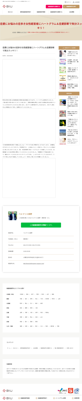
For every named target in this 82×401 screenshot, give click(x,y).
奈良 (41, 312)
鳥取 (21, 317)
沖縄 (58, 326)
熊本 (36, 326)
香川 (26, 321)
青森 (27, 294)
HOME (14, 32)
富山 (26, 303)
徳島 (21, 321)
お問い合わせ (70, 348)
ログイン (69, 2)
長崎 (31, 326)
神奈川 (53, 298)
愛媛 (31, 321)
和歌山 (47, 312)
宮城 (37, 294)
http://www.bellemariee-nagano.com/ (33, 263)
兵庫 (36, 312)
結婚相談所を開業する (54, 6)
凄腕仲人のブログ (22, 32)
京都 (26, 312)
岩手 (32, 294)
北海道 (21, 294)
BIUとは (15, 348)
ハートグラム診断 (61, 398)
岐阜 (21, 308)
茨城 (21, 298)
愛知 (31, 308)
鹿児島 (52, 326)
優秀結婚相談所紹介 (25, 12)
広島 (36, 317)
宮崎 (46, 326)
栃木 (26, 298)
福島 (53, 294)
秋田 (42, 294)
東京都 (47, 298)
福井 (36, 303)
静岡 (26, 308)
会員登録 (77, 2)
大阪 (31, 312)
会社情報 (71, 12)
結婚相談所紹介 (42, 398)
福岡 (21, 326)
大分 (41, 326)
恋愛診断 (76, 398)
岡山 (31, 317)
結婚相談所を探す (71, 6)
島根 (26, 317)
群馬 (31, 298)
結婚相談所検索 (25, 398)
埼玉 (36, 298)
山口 (41, 317)
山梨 (59, 298)
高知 (36, 321)
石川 (31, 303)
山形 (48, 294)
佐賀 (26, 326)
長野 (41, 303)
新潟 (21, 303)
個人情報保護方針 (59, 348)
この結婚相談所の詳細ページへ (41, 225)
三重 (36, 308)
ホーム (8, 348)
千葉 (41, 298)
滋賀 (21, 312)
